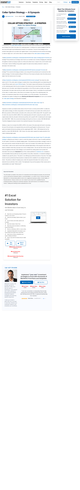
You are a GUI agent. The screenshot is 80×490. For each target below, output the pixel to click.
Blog (50, 2)
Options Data (72, 22)
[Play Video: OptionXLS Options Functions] (38, 217)
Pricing (41, 2)
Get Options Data (16, 252)
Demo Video (34, 287)
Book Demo (75, 2)
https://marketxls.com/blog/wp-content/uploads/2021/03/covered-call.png (20, 80)
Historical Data (72, 18)
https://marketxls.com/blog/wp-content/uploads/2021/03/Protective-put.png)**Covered (24, 69)
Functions (28, 2)
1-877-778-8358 (11, 267)
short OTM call (19, 84)
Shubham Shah (10, 16)
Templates (35, 2)
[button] (21, 2)
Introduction (72, 14)
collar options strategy (39, 53)
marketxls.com (39, 151)
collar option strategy (17, 45)
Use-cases (73, 26)
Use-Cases (25, 287)
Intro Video (43, 287)
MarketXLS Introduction (16, 247)
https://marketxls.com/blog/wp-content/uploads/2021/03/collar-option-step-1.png (23, 102)
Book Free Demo (66, 36)
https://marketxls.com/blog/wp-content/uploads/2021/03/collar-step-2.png (19, 104)
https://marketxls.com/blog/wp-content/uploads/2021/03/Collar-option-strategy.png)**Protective (27, 57)
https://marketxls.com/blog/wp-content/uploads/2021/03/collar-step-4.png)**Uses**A (23, 137)
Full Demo (73, 31)
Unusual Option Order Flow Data (16, 257)
